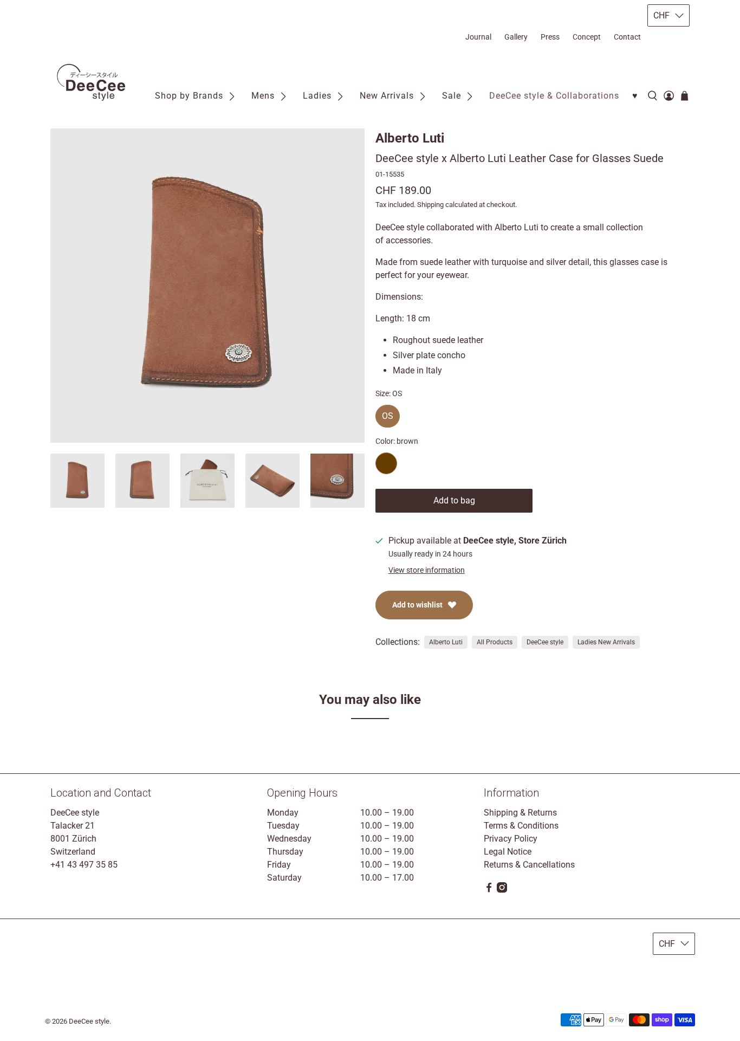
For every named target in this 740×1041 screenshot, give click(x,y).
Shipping (430, 205)
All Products (494, 642)
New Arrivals (387, 95)
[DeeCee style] (91, 82)
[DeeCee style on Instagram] (502, 890)
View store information (426, 570)
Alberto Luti (409, 138)
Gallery (516, 37)
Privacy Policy (510, 838)
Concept (587, 37)
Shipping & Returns (520, 812)
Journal (478, 37)
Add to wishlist (417, 604)
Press (550, 37)
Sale (451, 95)
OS (387, 413)
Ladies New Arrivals (606, 642)
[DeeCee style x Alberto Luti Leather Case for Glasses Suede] (207, 285)
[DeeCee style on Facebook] (489, 890)
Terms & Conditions (521, 825)
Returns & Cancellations (529, 864)
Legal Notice (507, 851)
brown (386, 463)
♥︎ (635, 95)
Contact (627, 37)
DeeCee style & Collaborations (554, 95)
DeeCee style (545, 642)
